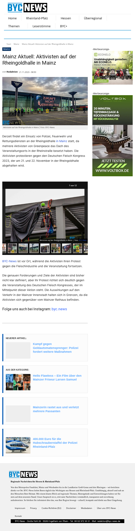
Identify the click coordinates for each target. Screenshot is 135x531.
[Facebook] (8, 34)
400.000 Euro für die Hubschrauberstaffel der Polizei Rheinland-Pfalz (55, 442)
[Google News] (58, 34)
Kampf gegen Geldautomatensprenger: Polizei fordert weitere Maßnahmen (55, 347)
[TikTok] (33, 34)
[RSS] (25, 34)
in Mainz (61, 141)
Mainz (16, 44)
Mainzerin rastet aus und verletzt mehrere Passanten (56, 409)
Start (9, 44)
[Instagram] (17, 34)
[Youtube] (49, 34)
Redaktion (12, 71)
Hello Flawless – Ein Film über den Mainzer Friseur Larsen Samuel (57, 377)
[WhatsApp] (41, 34)
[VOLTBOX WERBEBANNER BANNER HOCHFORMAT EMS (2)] (112, 175)
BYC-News (83, 240)
